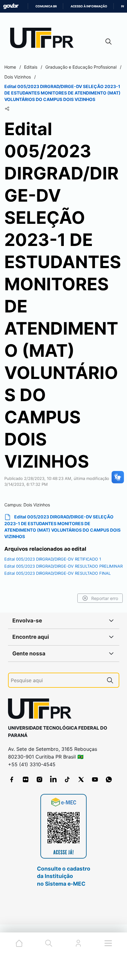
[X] (81, 779)
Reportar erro (104, 598)
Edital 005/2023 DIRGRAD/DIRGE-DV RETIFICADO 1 (52, 559)
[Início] (44, 39)
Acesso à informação (89, 6)
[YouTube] (95, 779)
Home (10, 67)
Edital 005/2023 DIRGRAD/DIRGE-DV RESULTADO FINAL (57, 573)
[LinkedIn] (53, 779)
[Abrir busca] (108, 41)
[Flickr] (25, 779)
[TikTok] (67, 779)
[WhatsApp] (109, 779)
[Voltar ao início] (42, 710)
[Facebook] (11, 779)
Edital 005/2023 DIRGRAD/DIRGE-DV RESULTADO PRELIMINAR (63, 566)
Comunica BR (46, 6)
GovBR (10, 6)
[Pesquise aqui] (110, 680)
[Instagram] (39, 779)
